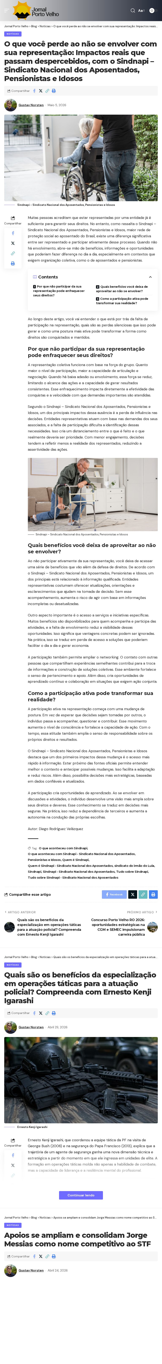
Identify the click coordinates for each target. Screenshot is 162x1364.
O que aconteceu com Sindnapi (63, 848)
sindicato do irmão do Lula (134, 866)
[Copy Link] (47, 90)
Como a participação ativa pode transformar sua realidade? (122, 301)
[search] (133, 10)
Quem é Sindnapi (75, 860)
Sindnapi (34, 872)
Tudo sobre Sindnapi (132, 872)
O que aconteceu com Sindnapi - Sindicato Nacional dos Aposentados (81, 854)
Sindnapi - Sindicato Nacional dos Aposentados (79, 872)
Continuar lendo (81, 1195)
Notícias (13, 34)
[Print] (54, 90)
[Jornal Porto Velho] (35, 10)
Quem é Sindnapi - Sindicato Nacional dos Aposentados (70, 866)
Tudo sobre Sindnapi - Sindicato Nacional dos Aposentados (73, 877)
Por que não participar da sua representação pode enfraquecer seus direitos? (58, 291)
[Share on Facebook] (34, 90)
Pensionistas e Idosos (44, 860)
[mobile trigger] (7, 10)
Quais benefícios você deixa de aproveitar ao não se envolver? (122, 289)
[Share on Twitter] (41, 90)
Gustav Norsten (31, 105)
